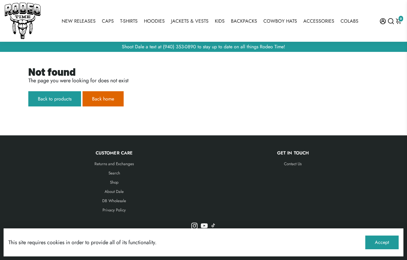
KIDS (220, 21)
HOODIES (154, 21)
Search (114, 173)
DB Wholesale (114, 201)
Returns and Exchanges (114, 164)
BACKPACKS (244, 21)
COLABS (349, 21)
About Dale (114, 191)
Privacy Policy (114, 210)
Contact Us (293, 164)
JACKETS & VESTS (190, 21)
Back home (103, 98)
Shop (114, 182)
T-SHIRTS (129, 21)
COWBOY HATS (280, 21)
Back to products (55, 98)
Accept (382, 242)
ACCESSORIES (318, 21)
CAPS (108, 21)
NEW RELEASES (79, 21)
